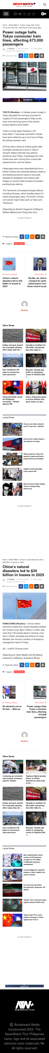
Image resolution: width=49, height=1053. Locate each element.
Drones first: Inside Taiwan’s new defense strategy (34, 440)
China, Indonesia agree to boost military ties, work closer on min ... (36, 399)
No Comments (24, 48)
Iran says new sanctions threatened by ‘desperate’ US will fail (34, 887)
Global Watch (14, 25)
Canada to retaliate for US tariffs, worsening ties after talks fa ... (36, 347)
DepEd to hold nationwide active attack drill (33, 470)
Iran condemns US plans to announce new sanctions (11, 372)
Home (5, 25)
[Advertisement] (25, 956)
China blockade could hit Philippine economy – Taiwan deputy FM (12, 400)
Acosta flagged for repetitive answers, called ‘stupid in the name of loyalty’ (34, 872)
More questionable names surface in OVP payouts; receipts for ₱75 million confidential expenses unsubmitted (33, 859)
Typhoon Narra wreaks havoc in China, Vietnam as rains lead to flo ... (36, 779)
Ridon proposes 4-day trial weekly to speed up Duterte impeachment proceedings (34, 456)
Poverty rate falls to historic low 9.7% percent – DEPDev (34, 425)
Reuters (11, 48)
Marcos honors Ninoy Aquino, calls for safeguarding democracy (34, 486)
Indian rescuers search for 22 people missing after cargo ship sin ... (13, 347)
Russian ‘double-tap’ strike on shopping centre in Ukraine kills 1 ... (35, 373)
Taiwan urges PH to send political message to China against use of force (33, 917)
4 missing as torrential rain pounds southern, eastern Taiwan (13, 778)
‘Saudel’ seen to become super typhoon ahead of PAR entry (35, 901)
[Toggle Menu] (6, 14)
